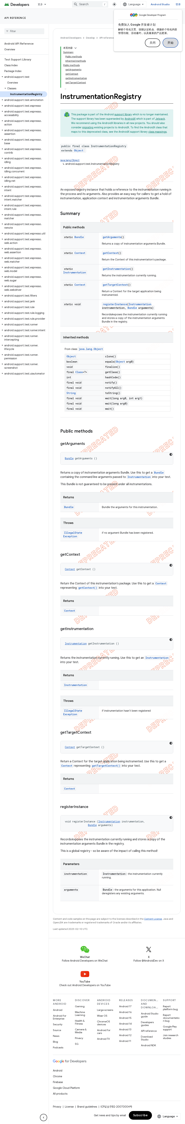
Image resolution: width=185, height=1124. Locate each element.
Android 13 (125, 1029)
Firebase (58, 1082)
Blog (55, 1041)
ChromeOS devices (103, 1023)
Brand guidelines (87, 1106)
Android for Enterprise (59, 1017)
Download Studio (147, 1038)
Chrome (57, 1076)
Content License (153, 918)
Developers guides (147, 1024)
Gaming (80, 1006)
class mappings (157, 131)
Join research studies (170, 1037)
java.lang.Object (69, 160)
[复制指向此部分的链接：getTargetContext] (94, 733)
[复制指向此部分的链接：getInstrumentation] (97, 629)
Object (78, 150)
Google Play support (170, 1028)
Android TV (103, 1038)
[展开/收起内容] (75, 48)
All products (60, 1093)
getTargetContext (115, 284)
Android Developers (70, 37)
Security (57, 1024)
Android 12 (125, 1035)
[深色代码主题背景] (171, 454)
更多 (40, 4)
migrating (87, 127)
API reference (15, 17)
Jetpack (160, 118)
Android (57, 1010)
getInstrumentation (116, 269)
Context (79, 253)
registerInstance (115, 304)
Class (79, 372)
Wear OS (102, 1015)
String (71, 393)
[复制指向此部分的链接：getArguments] (88, 444)
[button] (23, 77)
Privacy (79, 1038)
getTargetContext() (106, 765)
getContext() (87, 587)
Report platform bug (170, 1008)
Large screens (105, 1010)
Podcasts (58, 1047)
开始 (170, 43)
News (56, 1036)
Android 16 (125, 1012)
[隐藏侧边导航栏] (43, 1117)
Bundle (79, 237)
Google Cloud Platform (66, 1088)
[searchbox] (24, 31)
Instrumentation (74, 272)
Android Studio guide (149, 1015)
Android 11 (125, 1041)
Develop (90, 37)
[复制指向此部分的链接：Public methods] (96, 431)
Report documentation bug (171, 1017)
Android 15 (125, 1018)
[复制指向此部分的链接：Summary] (83, 214)
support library (123, 114)
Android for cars (103, 1032)
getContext (110, 253)
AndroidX (130, 118)
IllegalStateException (72, 534)
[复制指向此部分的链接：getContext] (83, 555)
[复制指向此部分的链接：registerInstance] (92, 807)
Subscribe (140, 1115)
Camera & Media (81, 1031)
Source (57, 1030)
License (69, 1106)
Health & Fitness (80, 1022)
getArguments (112, 237)
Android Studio (160, 4)
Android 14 (125, 1023)
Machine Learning (80, 1013)
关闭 (153, 43)
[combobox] (90, 4)
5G (77, 1043)
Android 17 (125, 1006)
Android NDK (148, 1045)
